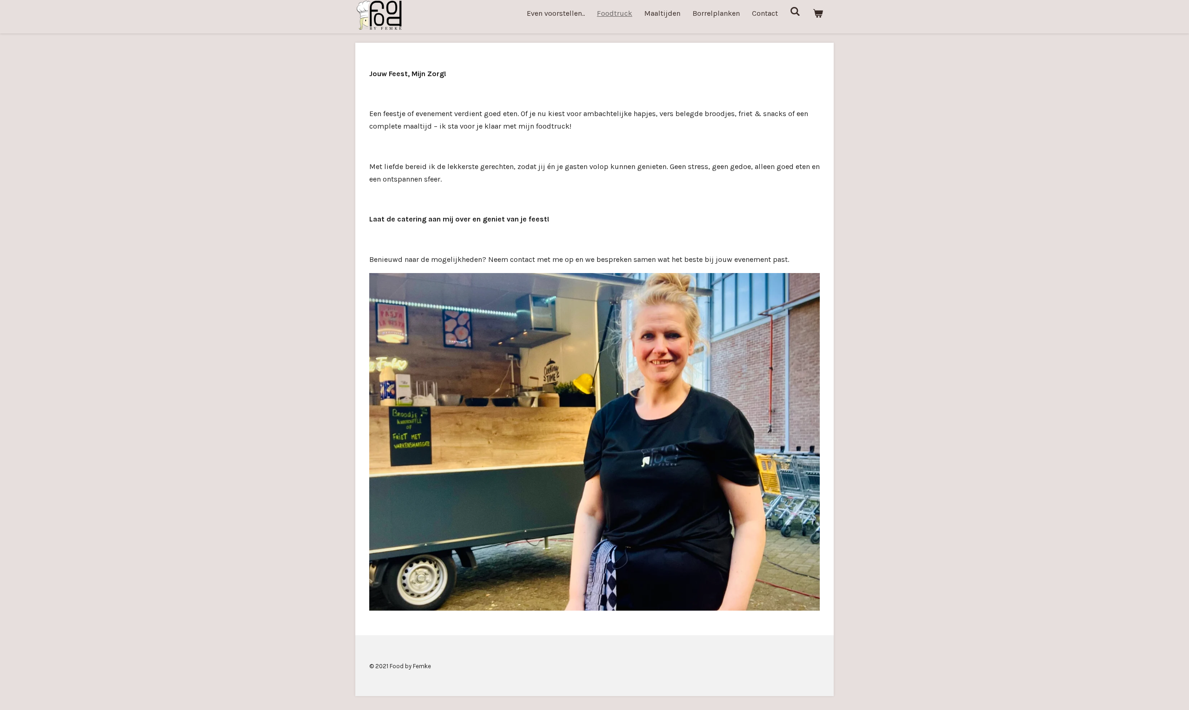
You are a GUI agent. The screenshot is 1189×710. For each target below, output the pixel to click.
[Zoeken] (795, 11)
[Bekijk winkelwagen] (818, 13)
